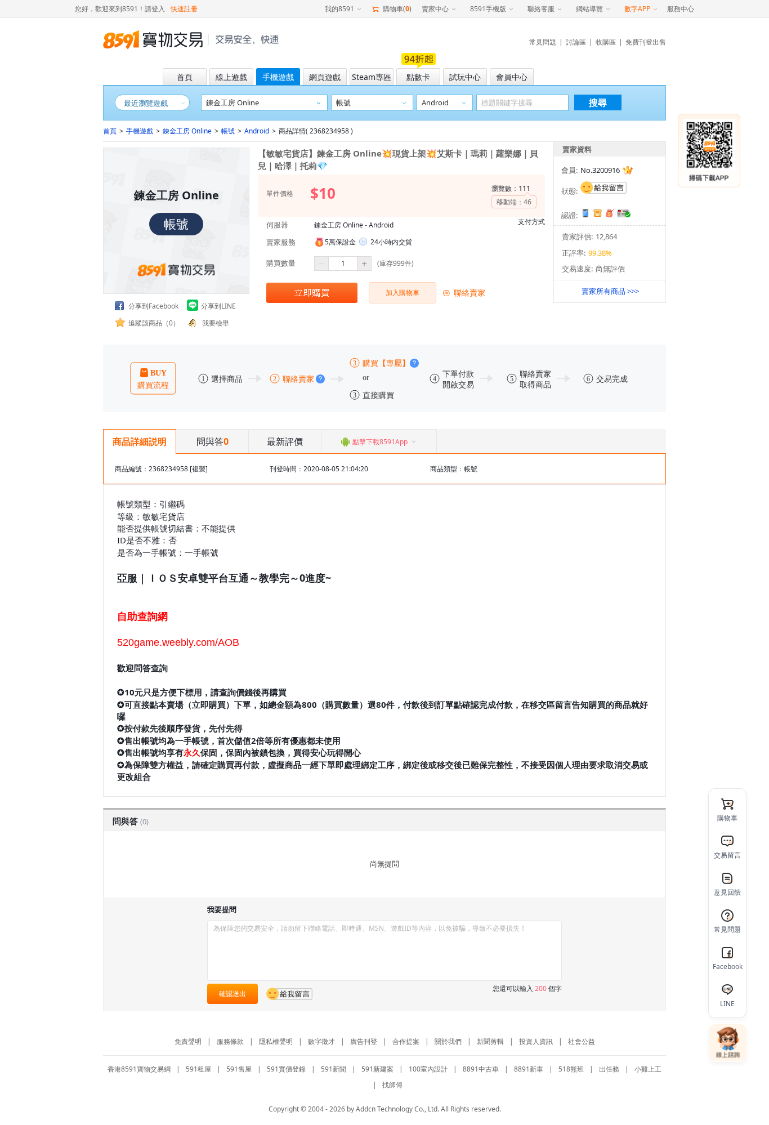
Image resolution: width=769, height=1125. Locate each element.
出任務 (609, 1069)
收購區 (606, 42)
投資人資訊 (536, 1041)
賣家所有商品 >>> (610, 291)
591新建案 (377, 1069)
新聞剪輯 (490, 1041)
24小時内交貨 (391, 242)
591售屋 (239, 1069)
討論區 (576, 42)
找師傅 (392, 1085)
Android (256, 131)
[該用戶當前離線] (603, 187)
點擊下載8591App (380, 442)
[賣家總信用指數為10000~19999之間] (628, 170)
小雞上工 (647, 1069)
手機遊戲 (139, 131)
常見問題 (542, 42)
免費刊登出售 (645, 42)
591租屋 (198, 1069)
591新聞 (333, 1069)
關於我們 (448, 1041)
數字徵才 (321, 1041)
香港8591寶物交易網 (139, 1069)
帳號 (228, 131)
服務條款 (230, 1041)
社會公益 (581, 1041)
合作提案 (405, 1041)
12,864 (606, 236)
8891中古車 (481, 1069)
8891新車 (528, 1069)
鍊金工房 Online (187, 131)
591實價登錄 (286, 1069)
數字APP (637, 9)
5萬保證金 (340, 242)
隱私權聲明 (276, 1041)
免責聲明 (188, 1041)
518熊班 (571, 1069)
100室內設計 (428, 1069)
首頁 (110, 131)
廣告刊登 (363, 1041)
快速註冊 (184, 9)
